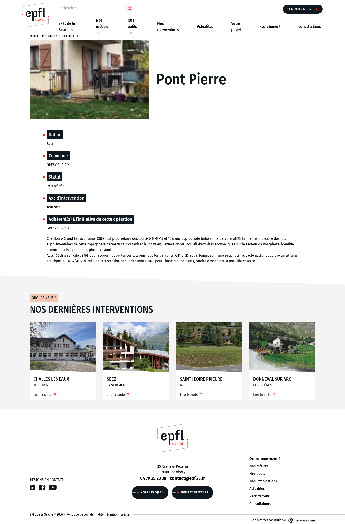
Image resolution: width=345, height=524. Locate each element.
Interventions (49, 36)
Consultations (309, 26)
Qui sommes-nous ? (264, 458)
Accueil (34, 36)
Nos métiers (258, 466)
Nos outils (257, 473)
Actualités (205, 26)
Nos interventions (263, 481)
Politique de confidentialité (85, 514)
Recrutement (269, 26)
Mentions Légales (119, 514)
